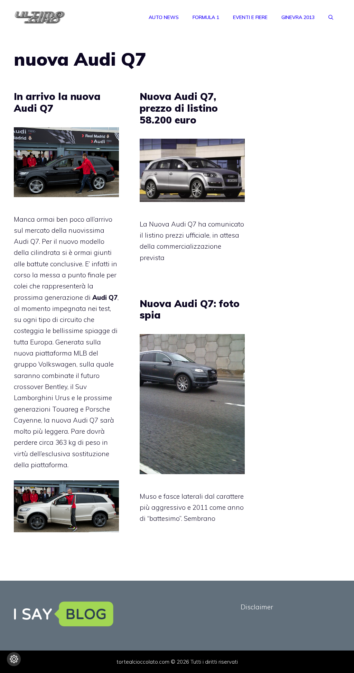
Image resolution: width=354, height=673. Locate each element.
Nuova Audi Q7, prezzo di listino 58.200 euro (179, 108)
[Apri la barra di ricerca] (331, 17)
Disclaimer (257, 607)
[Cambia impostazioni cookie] (14, 659)
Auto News (164, 17)
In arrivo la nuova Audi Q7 (57, 102)
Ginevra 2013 (298, 17)
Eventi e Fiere (250, 17)
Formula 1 (206, 17)
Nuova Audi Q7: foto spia (190, 309)
